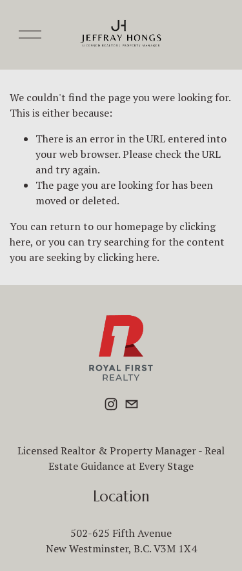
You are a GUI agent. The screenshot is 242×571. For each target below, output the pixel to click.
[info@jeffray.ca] (131, 404)
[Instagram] (111, 404)
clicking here (127, 257)
